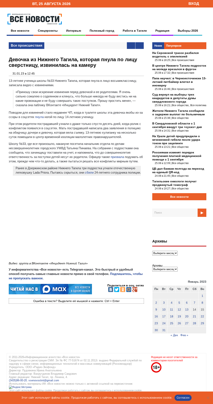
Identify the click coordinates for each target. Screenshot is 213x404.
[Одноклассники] (122, 289)
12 (179, 309)
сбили (89, 172)
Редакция (162, 30)
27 (186, 323)
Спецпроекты (48, 30)
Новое (158, 45)
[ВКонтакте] (110, 289)
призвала (117, 157)
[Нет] (208, 398)
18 (171, 316)
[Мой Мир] (128, 289)
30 (156, 330)
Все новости (20, 30)
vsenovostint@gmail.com (43, 380)
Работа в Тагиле (135, 30)
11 (171, 309)
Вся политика (198, 105)
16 (156, 316)
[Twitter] (116, 289)
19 (179, 316)
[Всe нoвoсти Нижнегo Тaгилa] (35, 25)
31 (164, 330)
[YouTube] (22, 3)
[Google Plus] (134, 289)
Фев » (184, 335)
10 (164, 309)
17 (164, 316)
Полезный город (102, 30)
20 (186, 316)
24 (164, 323)
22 (202, 316)
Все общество (180, 105)
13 (186, 309)
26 (179, 323)
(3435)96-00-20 (18, 380)
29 (202, 323)
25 (171, 323)
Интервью (73, 30)
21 (194, 316)
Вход (193, 3)
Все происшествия (26, 45)
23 (156, 323)
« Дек (174, 335)
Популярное (173, 45)
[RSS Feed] (15, 3)
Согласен (183, 397)
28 (194, 323)
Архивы (157, 265)
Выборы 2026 (188, 30)
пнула (39, 117)
